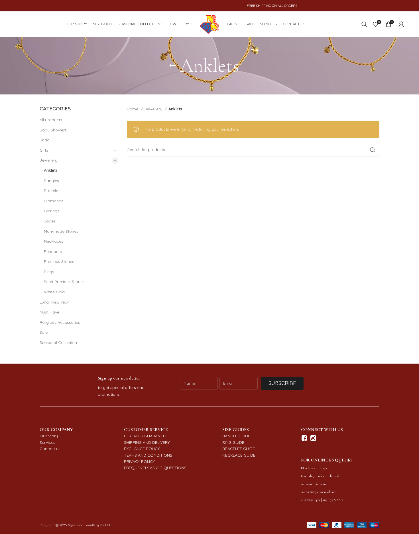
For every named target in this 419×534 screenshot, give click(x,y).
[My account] (401, 24)
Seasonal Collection (58, 342)
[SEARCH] (372, 149)
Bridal (45, 140)
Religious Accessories (60, 322)
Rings (49, 271)
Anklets (51, 170)
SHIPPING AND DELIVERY (147, 442)
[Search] (364, 24)
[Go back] (173, 65)
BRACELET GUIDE (238, 448)
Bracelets (53, 190)
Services (47, 442)
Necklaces (53, 241)
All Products (51, 119)
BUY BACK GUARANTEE (146, 435)
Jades (50, 221)
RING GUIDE (233, 442)
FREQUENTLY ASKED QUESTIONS (155, 467)
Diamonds (53, 200)
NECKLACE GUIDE (238, 455)
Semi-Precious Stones (64, 281)
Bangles (51, 180)
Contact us (50, 448)
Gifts (44, 150)
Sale (44, 332)
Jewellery (48, 160)
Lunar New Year (54, 302)
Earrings (51, 210)
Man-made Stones (61, 231)
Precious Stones (59, 261)
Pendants (53, 251)
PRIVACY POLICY (139, 461)
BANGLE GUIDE (236, 435)
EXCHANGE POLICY (142, 448)
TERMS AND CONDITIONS (148, 455)
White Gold (54, 291)
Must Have (49, 312)
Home (133, 109)
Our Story (49, 435)
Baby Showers (53, 130)
